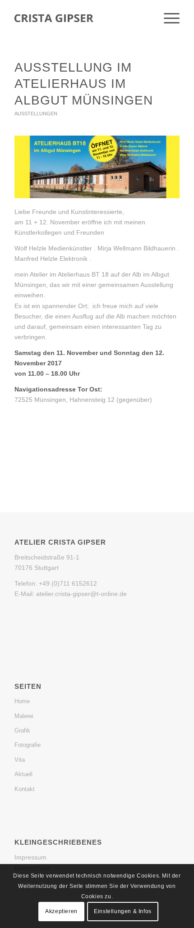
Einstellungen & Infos (123, 911)
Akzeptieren (61, 911)
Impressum (30, 857)
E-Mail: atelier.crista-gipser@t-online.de (70, 593)
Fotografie (27, 744)
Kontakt (24, 789)
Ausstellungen (35, 113)
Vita (19, 759)
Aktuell (23, 774)
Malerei (23, 716)
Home (22, 701)
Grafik (22, 730)
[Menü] (167, 18)
